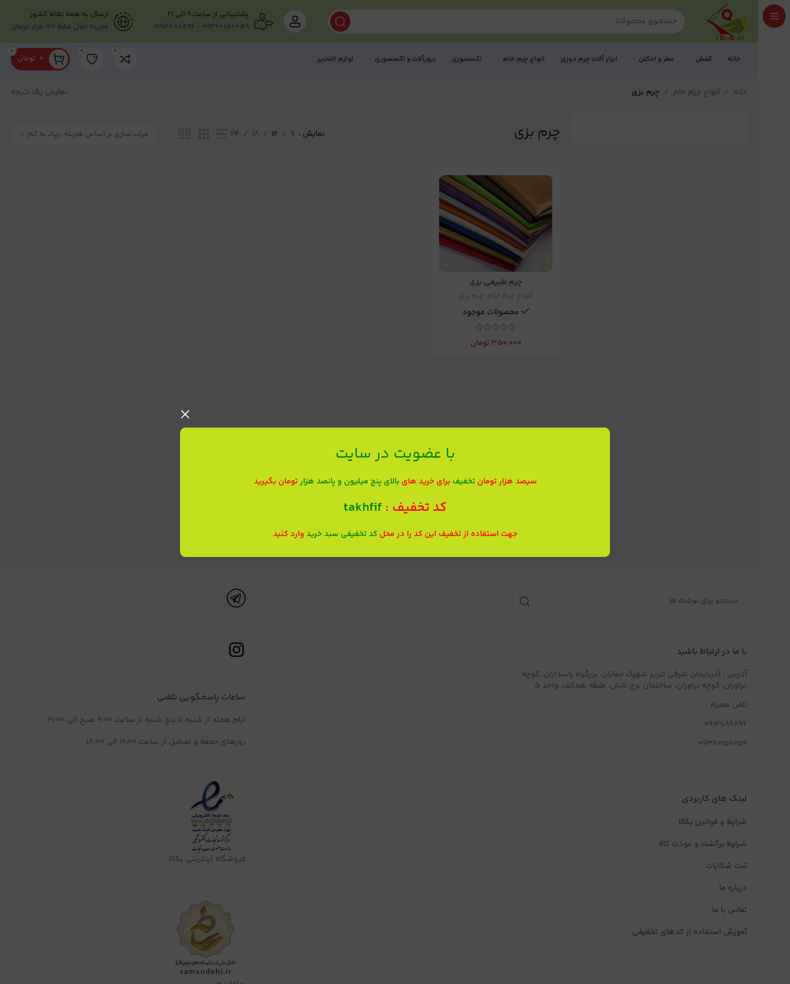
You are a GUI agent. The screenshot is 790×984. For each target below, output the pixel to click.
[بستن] (185, 414)
